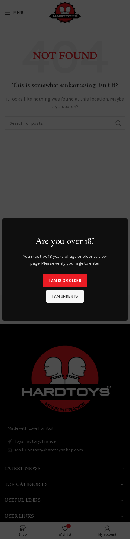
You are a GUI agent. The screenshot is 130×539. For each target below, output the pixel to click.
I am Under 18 (65, 296)
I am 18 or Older (65, 280)
